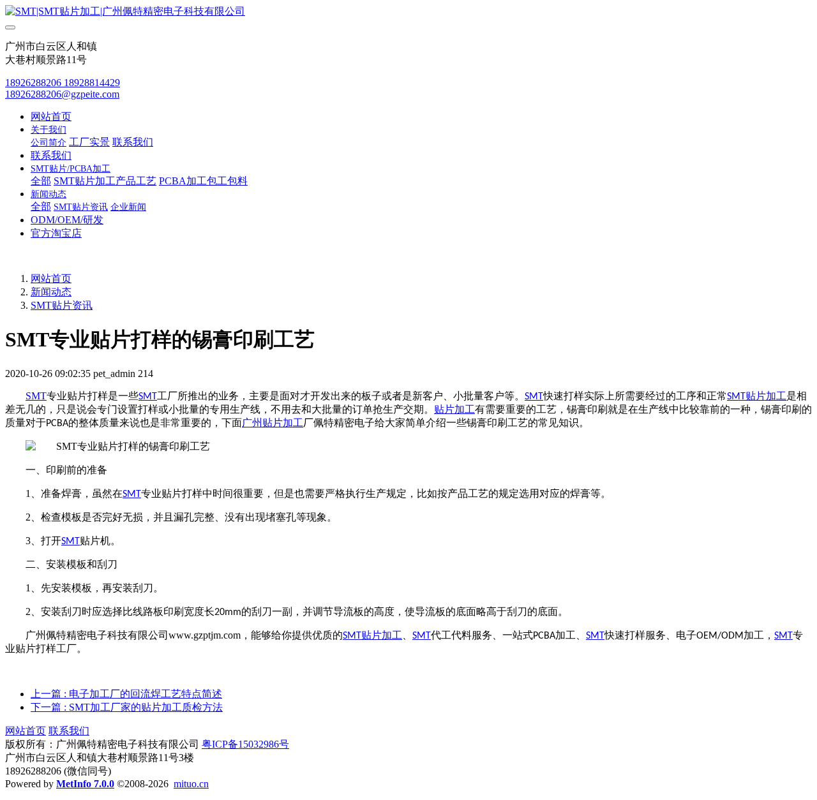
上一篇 (126, 693)
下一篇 (127, 707)
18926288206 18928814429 (62, 82)
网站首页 (51, 116)
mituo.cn (191, 783)
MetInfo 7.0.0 (85, 783)
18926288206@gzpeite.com (62, 94)
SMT (36, 395)
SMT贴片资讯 (62, 305)
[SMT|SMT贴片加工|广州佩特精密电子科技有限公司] (408, 12)
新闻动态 (51, 291)
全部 (41, 180)
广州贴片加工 (272, 422)
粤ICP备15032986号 (245, 744)
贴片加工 (766, 395)
